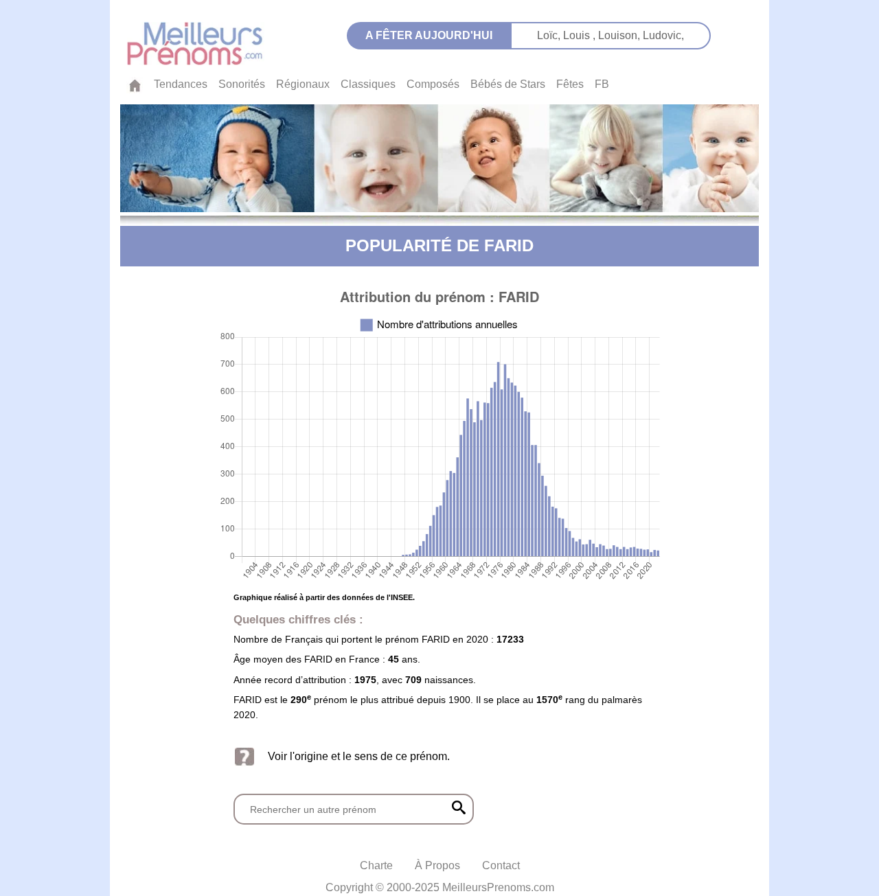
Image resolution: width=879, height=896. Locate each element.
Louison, (620, 35)
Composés (433, 84)
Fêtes (570, 84)
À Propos (437, 865)
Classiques (368, 84)
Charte (376, 865)
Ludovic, (663, 35)
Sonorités (241, 84)
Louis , (580, 35)
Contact (501, 865)
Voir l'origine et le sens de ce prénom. (359, 756)
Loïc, (550, 35)
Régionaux (303, 84)
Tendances (180, 84)
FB (602, 84)
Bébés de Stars (507, 84)
